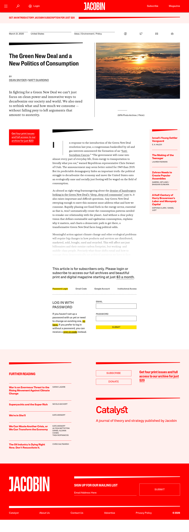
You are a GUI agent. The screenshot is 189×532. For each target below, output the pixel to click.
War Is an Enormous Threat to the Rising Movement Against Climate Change (29, 390)
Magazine (174, 6)
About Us (44, 513)
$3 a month (125, 277)
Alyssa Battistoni (61, 428)
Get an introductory (22, 18)
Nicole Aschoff (60, 404)
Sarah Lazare (58, 387)
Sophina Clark (159, 208)
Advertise (109, 513)
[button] (5, 5)
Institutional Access (127, 289)
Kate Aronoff (58, 415)
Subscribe (152, 6)
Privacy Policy (144, 513)
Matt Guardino (38, 80)
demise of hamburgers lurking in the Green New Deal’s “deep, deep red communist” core (94, 193)
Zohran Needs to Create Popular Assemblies (162, 175)
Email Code (81, 289)
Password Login (60, 289)
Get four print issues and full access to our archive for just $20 (23, 137)
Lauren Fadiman (159, 162)
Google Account (102, 289)
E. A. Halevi (157, 145)
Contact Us (77, 513)
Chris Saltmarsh (60, 444)
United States (37, 34)
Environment (87, 34)
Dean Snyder (18, 80)
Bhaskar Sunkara (160, 185)
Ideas (76, 34)
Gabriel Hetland (160, 182)
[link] (34, 6)
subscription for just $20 (59, 18)
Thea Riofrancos (60, 435)
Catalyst (14, 513)
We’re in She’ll (17, 415)
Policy (99, 34)
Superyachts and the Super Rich (28, 404)
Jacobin (39, 18)
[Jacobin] (94, 6)
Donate (113, 381)
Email (99, 302)
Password (102, 314)
